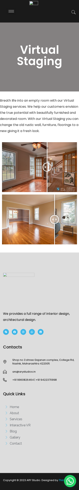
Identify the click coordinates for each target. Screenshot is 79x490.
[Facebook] (15, 332)
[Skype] (6, 332)
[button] (71, 13)
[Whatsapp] (32, 332)
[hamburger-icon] (11, 11)
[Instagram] (23, 332)
